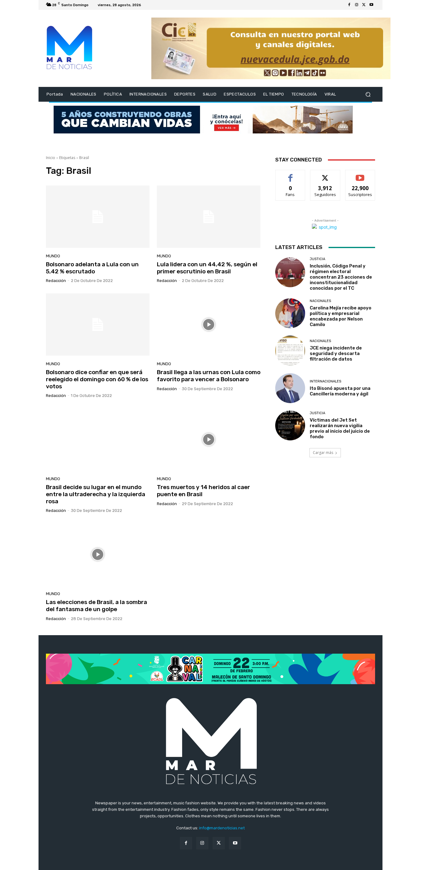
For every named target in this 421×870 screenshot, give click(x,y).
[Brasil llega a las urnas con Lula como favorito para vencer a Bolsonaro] (208, 324)
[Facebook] (349, 5)
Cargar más (323, 452)
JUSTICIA (317, 259)
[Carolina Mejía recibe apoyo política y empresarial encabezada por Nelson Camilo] (290, 313)
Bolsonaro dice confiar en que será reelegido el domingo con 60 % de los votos (97, 379)
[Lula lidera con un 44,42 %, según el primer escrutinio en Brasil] (208, 217)
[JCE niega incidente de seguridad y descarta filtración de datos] (290, 351)
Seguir (325, 174)
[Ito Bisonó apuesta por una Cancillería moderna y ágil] (290, 388)
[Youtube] (371, 5)
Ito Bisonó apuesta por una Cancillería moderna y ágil (340, 391)
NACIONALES (320, 301)
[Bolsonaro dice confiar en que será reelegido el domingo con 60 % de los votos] (97, 324)
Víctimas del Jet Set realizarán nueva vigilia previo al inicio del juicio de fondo (340, 428)
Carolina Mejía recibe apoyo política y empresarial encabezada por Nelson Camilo (340, 316)
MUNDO (53, 256)
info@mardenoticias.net (222, 828)
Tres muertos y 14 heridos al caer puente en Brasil (203, 491)
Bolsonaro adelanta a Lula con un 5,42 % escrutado (92, 268)
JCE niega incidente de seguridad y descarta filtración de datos (336, 353)
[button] (368, 94)
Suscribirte (360, 174)
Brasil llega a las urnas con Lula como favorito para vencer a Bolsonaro (208, 376)
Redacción (56, 280)
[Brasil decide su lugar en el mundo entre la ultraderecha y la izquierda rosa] (97, 439)
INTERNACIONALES (325, 381)
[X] (364, 5)
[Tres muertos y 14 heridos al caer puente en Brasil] (208, 439)
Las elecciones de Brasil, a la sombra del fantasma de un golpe (96, 605)
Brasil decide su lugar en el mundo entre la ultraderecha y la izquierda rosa (95, 494)
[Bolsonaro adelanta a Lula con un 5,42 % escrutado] (97, 217)
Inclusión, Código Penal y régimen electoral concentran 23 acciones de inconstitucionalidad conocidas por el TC (341, 277)
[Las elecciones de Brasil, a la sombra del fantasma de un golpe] (97, 554)
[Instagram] (356, 5)
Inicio (50, 157)
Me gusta (290, 174)
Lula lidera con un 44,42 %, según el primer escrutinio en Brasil (207, 268)
